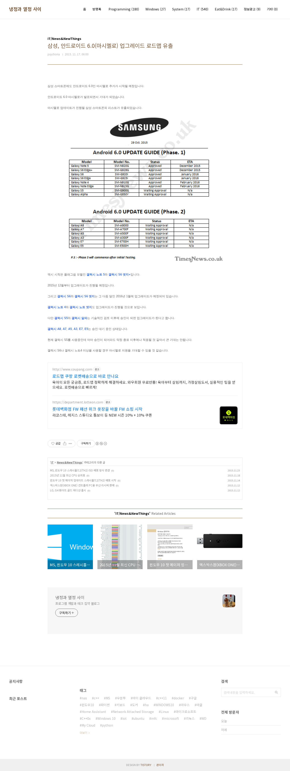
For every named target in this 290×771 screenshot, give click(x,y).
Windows (155, 9)
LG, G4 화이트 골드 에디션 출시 (68, 490)
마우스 (185, 705)
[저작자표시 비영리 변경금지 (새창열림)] (101, 443)
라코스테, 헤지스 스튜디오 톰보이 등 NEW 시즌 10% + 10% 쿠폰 (102, 414)
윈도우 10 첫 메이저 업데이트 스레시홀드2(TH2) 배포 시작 (83, 480)
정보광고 (252, 9)
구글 (194, 698)
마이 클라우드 (142, 698)
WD (203, 718)
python (107, 725)
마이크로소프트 (186, 711)
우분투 (121, 698)
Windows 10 (106, 718)
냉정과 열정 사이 (25, 9)
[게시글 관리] (70, 443)
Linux (165, 711)
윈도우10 (88, 705)
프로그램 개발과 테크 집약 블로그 (77, 603)
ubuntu (138, 718)
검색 (276, 692)
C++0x (86, 718)
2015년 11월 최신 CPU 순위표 (67, 475)
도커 (135, 705)
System (181, 9)
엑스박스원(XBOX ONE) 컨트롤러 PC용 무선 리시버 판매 (82, 485)
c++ (96, 698)
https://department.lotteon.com (77, 402)
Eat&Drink (226, 9)
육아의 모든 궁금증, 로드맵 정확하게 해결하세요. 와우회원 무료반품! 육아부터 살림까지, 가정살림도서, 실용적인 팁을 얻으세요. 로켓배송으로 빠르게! (143, 384)
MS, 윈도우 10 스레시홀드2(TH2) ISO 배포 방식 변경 (80, 470)
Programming (124, 9)
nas (84, 698)
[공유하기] (65, 443)
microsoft (171, 718)
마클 (199, 705)
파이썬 (105, 705)
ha (147, 705)
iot (124, 718)
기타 (272, 9)
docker (179, 698)
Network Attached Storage (133, 711)
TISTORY (145, 765)
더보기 (83, 732)
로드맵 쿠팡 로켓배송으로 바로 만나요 (85, 376)
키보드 (120, 705)
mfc (154, 718)
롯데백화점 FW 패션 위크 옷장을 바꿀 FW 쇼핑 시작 (97, 409)
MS (108, 698)
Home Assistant (94, 711)
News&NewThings (69, 462)
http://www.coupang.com (72, 369)
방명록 (96, 9)
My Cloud (88, 725)
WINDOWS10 (164, 705)
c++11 (162, 698)
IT (202, 9)
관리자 (160, 765)
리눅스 (190, 718)
